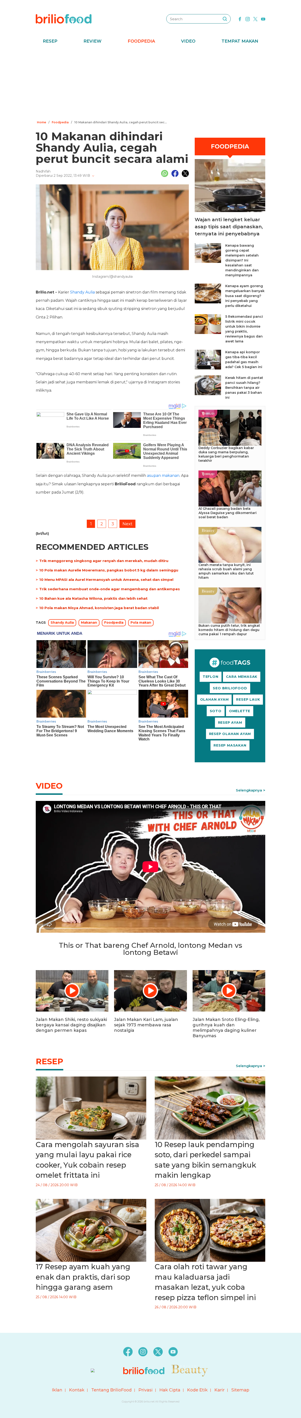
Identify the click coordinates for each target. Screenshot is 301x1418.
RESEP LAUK (248, 699)
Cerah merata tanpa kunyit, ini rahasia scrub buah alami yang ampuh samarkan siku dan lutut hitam (226, 571)
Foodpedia (141, 41)
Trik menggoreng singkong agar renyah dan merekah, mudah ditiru (103, 560)
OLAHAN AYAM (214, 699)
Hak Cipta (169, 1390)
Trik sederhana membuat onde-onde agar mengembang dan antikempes (109, 589)
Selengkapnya (249, 790)
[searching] (225, 18)
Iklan (57, 1390)
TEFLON (210, 677)
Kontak (76, 1390)
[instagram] (248, 18)
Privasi (146, 1390)
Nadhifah (43, 171)
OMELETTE (239, 711)
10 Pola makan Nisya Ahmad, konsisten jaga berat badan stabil (99, 608)
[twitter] (255, 18)
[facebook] (240, 18)
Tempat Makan (240, 41)
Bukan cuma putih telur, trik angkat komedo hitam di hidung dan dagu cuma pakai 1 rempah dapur (229, 629)
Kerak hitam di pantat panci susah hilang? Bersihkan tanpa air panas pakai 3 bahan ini (244, 388)
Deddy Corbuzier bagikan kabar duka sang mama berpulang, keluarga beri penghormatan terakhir (226, 454)
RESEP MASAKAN (230, 745)
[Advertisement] (150, 83)
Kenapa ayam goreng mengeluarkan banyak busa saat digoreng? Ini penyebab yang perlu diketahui (245, 296)
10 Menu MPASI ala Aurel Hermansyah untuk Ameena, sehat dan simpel (106, 579)
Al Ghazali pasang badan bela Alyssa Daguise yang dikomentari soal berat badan (227, 512)
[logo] (63, 18)
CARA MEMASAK (241, 677)
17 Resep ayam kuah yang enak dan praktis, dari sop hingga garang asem (83, 1277)
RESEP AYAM (230, 722)
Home (41, 122)
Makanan (89, 622)
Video (188, 41)
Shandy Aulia (82, 292)
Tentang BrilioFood (111, 1390)
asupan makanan (163, 475)
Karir (219, 1390)
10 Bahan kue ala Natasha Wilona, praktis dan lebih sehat (93, 598)
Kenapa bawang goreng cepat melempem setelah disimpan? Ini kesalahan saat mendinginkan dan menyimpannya (242, 260)
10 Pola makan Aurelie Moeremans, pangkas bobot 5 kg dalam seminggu (108, 570)
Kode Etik (197, 1390)
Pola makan (141, 622)
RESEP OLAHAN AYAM (230, 734)
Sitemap (240, 1390)
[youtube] (263, 18)
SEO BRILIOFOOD (230, 688)
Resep (50, 41)
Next (127, 523)
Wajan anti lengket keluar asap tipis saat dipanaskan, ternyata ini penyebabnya (229, 227)
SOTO (216, 711)
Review (92, 41)
